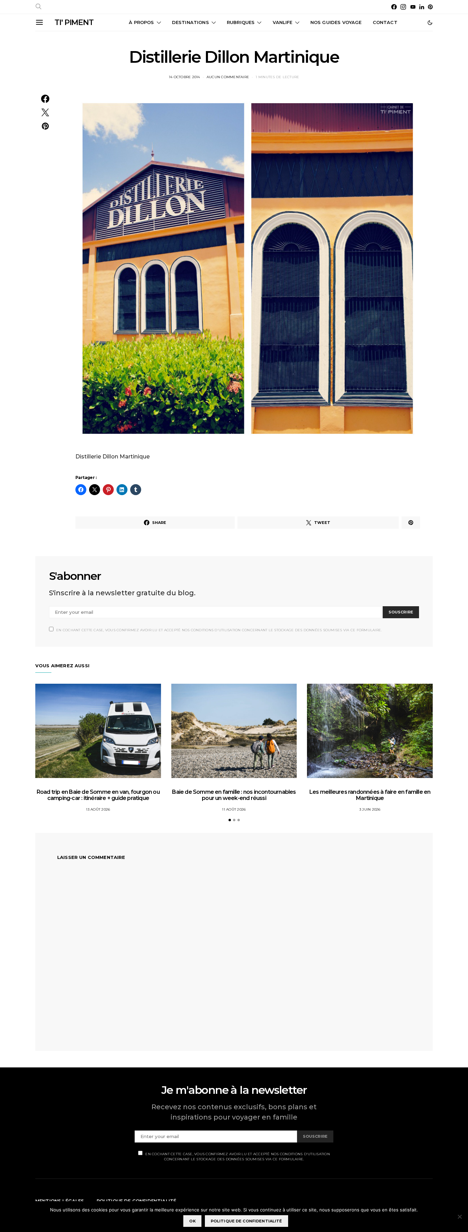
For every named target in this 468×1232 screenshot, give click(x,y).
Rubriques (241, 22)
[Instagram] (403, 7)
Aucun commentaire (228, 77)
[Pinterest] (430, 7)
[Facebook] (394, 7)
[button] (430, 22)
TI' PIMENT (74, 22)
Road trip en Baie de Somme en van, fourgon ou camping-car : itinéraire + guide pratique (98, 795)
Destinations (190, 22)
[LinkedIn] (421, 7)
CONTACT (385, 22)
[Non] (459, 1216)
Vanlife (283, 22)
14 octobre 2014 (184, 77)
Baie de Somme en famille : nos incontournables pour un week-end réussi (234, 795)
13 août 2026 (98, 809)
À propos (141, 22)
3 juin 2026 (370, 809)
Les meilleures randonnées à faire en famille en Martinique (369, 795)
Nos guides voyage (336, 22)
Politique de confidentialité (246, 1221)
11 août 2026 (234, 809)
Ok (192, 1221)
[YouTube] (413, 7)
